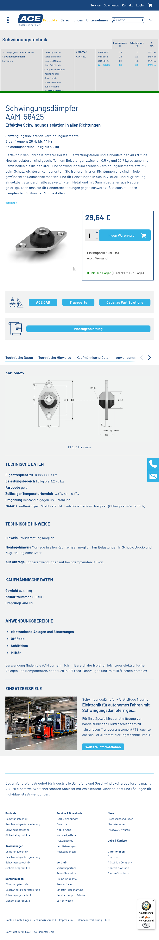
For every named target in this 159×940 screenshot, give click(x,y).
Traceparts (78, 302)
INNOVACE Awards (119, 829)
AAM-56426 (103, 60)
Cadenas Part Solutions (124, 302)
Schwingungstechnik (17, 829)
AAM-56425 (104, 65)
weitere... (12, 202)
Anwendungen (14, 846)
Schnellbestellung (67, 873)
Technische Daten (19, 357)
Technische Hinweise (54, 357)
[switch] (146, 925)
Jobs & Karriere (117, 840)
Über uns (113, 857)
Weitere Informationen (103, 747)
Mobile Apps (64, 829)
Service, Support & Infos (71, 895)
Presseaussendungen (120, 818)
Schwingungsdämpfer (13, 56)
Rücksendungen (66, 851)
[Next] (149, 358)
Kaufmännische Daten (94, 357)
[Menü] (152, 901)
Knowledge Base (66, 835)
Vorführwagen (65, 900)
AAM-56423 (103, 52)
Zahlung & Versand (45, 919)
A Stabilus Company (120, 862)
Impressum (66, 919)
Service (95, 5)
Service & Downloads (69, 813)
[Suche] (142, 20)
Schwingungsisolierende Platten (18, 52)
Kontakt (127, 5)
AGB (107, 919)
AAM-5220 (81, 56)
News (111, 813)
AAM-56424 (103, 56)
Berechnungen (14, 878)
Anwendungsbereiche (133, 357)
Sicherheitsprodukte (17, 835)
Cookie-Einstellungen (18, 919)
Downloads (111, 5)
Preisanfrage (64, 884)
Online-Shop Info (67, 878)
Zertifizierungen (66, 846)
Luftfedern (7, 60)
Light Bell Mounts (52, 60)
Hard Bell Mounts (52, 65)
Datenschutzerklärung (89, 919)
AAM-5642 (81, 52)
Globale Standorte (118, 873)
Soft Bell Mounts (52, 56)
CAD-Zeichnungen (68, 818)
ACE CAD (43, 302)
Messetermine (116, 824)
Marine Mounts (51, 73)
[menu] (75, 20)
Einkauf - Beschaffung (70, 889)
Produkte (10, 813)
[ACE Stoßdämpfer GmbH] (30, 20)
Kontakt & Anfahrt (118, 867)
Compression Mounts (55, 69)
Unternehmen (116, 851)
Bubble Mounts (51, 86)
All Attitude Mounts (54, 90)
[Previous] (141, 358)
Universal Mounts (52, 82)
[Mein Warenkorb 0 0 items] (150, 5)
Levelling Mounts (52, 52)
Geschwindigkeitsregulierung (22, 824)
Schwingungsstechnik (18, 895)
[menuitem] (50, 20)
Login (140, 5)
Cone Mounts (50, 78)
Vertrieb (62, 862)
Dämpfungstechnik (16, 818)
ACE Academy (65, 840)
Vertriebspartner (66, 867)
